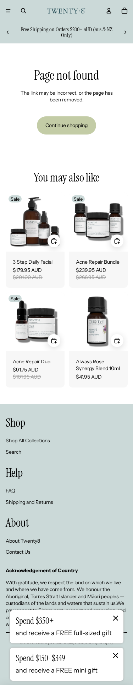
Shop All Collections (28, 440)
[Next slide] (125, 32)
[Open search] (23, 11)
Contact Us (18, 552)
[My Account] (109, 11)
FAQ (10, 491)
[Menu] (8, 10)
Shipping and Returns (29, 502)
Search (13, 452)
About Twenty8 (23, 541)
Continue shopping (66, 125)
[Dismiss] (115, 618)
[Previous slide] (8, 32)
